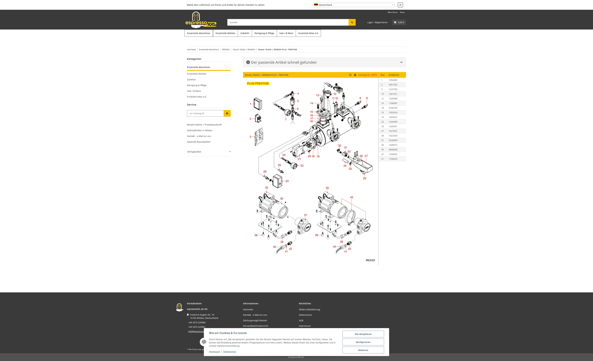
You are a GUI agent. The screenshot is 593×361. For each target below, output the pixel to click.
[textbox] (353, 5)
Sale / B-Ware (194, 90)
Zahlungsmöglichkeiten (255, 320)
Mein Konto (392, 12)
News (402, 12)
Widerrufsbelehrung (309, 309)
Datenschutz (229, 351)
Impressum (214, 351)
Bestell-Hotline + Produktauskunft (204, 124)
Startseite (248, 309)
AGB (301, 320)
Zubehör (191, 79)
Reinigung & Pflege (196, 85)
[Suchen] (352, 22)
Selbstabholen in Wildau (199, 130)
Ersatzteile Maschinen (198, 67)
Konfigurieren (363, 342)
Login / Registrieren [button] (377, 22)
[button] (399, 22)
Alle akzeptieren (363, 334)
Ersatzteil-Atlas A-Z (196, 96)
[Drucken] (355, 74)
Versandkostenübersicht (255, 325)
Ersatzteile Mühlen (196, 73)
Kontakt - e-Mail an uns (199, 136)
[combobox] (354, 5)
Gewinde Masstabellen (199, 141)
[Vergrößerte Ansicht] (350, 74)
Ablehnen (363, 350)
